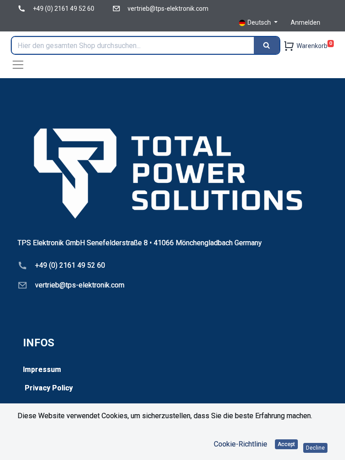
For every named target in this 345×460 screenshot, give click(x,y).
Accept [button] (286, 444)
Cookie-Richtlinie (240, 444)
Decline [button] (315, 448)
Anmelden (305, 22)
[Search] (266, 45)
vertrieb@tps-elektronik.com (168, 8)
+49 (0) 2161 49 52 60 (63, 8)
